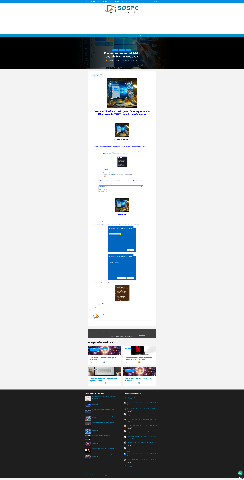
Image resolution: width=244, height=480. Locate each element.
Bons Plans (149, 36)
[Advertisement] (122, 25)
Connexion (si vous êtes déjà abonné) (106, 331)
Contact (100, 475)
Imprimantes (141, 36)
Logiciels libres (122, 50)
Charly (94, 417)
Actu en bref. (115, 50)
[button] (241, 478)
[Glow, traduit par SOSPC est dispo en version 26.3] (104, 350)
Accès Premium (93, 348)
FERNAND (129, 419)
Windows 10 (122, 36)
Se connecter (127, 1)
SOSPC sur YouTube (91, 36)
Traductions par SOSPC (95, 349)
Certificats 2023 (106, 36)
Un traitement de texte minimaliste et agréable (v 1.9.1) (103, 380)
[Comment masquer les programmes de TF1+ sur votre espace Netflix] (139, 350)
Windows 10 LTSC (132, 36)
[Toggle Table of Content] (100, 75)
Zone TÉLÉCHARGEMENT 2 (102, 1)
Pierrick (128, 431)
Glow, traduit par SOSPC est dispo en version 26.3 (103, 359)
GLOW (99, 348)
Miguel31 (129, 397)
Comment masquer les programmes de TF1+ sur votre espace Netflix (138, 359)
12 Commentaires (124, 60)
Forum (122, 1)
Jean (128, 448)
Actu (99, 36)
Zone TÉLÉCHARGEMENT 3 (114, 1)
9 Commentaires (135, 362)
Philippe (128, 459)
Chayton (129, 402)
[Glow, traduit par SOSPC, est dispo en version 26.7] (139, 371)
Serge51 (129, 425)
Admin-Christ (110, 60)
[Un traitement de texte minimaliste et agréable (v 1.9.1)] (104, 371)
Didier (94, 450)
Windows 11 (114, 36)
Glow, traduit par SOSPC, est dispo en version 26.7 (138, 380)
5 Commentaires (100, 362)
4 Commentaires (101, 383)
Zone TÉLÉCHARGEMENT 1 (90, 1)
